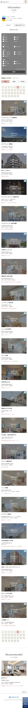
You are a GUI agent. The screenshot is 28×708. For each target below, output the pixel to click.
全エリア (16, 41)
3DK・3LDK (18, 63)
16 (23, 90)
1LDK (17, 61)
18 (6, 93)
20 (12, 93)
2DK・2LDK (6, 63)
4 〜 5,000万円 (19, 54)
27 (9, 96)
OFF (24, 69)
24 (23, 93)
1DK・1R (6, 61)
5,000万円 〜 (7, 56)
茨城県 (5, 41)
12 (12, 90)
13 (14, 90)
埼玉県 (5, 39)
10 (6, 90)
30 (17, 96)
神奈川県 (17, 37)
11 (8, 90)
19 (9, 93)
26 (6, 96)
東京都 (5, 37)
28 (12, 96)
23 (20, 93)
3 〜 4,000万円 (7, 54)
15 (20, 90)
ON (22, 69)
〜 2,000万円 (7, 52)
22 (17, 93)
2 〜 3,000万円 (19, 52)
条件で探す (8, 25)
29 (14, 96)
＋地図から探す (18, 25)
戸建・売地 (18, 46)
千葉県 (17, 39)
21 (14, 93)
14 (17, 90)
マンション (6, 46)
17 (3, 93)
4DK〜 (5, 65)
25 (3, 96)
